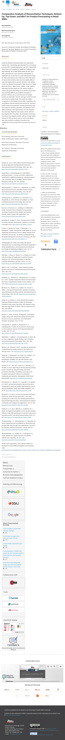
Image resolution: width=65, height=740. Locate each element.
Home (3, 9)
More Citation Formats (49, 99)
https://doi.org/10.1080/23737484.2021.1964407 (15, 405)
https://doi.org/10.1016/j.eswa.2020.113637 (14, 216)
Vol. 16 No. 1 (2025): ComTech (21, 9)
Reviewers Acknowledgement (13, 475)
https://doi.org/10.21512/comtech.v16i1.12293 (17, 43)
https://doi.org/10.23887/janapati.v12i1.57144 (18, 390)
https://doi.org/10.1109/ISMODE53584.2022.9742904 (16, 263)
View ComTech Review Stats (45, 734)
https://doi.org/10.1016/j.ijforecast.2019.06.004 (15, 274)
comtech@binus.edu (14, 734)
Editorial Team (8, 466)
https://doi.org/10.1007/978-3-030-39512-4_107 (14, 183)
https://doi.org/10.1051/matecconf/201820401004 (15, 310)
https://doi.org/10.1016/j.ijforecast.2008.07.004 (15, 194)
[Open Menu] (3, 1)
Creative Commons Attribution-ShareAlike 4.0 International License (50, 143)
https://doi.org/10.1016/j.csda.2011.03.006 (20, 284)
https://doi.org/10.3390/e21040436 (23, 351)
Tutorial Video (8, 469)
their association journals (13, 715)
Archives (9, 9)
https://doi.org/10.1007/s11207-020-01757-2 (21, 361)
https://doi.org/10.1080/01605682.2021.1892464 (15, 333)
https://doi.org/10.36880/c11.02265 (22, 224)
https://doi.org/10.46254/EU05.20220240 (21, 378)
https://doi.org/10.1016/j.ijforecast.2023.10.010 (15, 204)
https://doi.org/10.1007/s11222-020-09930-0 (14, 440)
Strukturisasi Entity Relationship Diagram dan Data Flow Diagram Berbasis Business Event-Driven (12, 565)
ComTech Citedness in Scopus (13, 478)
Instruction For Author (10, 472)
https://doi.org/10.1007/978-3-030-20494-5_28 (14, 239)
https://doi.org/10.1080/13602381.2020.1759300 (17, 417)
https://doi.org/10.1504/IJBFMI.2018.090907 (14, 251)
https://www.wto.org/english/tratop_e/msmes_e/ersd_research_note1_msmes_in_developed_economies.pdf (31, 450)
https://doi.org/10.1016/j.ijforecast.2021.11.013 (15, 343)
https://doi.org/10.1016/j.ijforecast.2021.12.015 (15, 169)
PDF (44, 58)
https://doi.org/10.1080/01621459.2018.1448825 (15, 429)
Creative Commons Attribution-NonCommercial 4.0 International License (44, 729)
